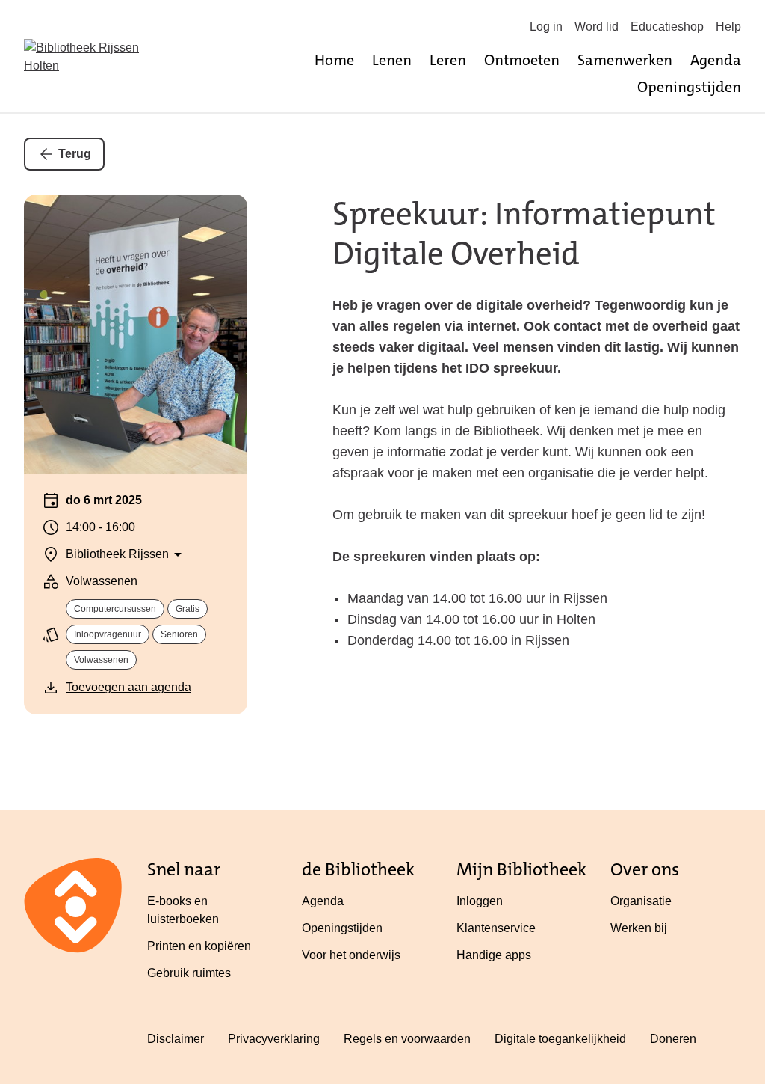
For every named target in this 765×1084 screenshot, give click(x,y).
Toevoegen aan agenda (128, 687)
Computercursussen (115, 609)
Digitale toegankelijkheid (560, 1038)
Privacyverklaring (274, 1038)
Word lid (596, 26)
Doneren (673, 1038)
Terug (74, 153)
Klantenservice (496, 928)
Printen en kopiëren (199, 946)
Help (728, 26)
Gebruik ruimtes (189, 973)
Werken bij (638, 928)
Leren (448, 60)
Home (334, 60)
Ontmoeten (522, 60)
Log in (546, 26)
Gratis (187, 609)
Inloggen (479, 901)
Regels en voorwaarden (407, 1038)
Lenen (392, 60)
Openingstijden (689, 87)
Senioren (179, 634)
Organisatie (641, 901)
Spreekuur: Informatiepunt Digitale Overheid (524, 234)
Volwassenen (101, 660)
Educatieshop (667, 26)
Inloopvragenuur (107, 634)
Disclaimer (175, 1038)
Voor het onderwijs (351, 955)
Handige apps (493, 955)
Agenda (715, 60)
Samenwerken (624, 60)
